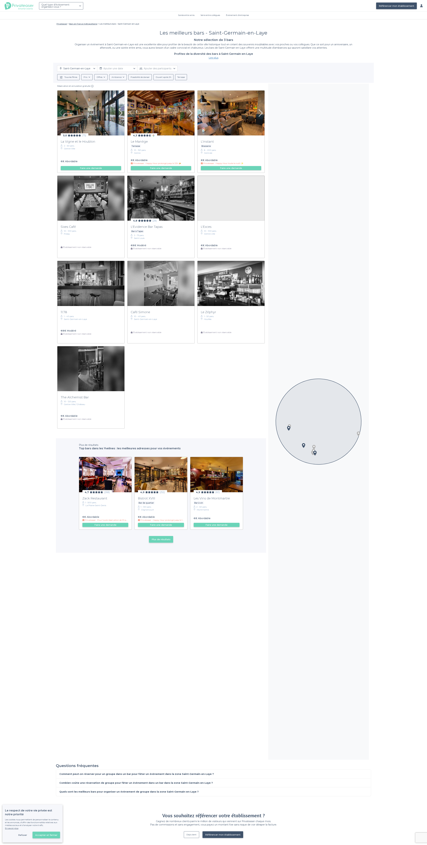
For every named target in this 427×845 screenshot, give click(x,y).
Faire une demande (91, 168)
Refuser (22, 835)
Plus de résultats (161, 539)
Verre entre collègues (210, 15)
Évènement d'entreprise (237, 15)
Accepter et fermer (46, 835)
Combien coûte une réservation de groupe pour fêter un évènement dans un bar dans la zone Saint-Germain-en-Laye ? (136, 782)
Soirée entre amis (186, 15)
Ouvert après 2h (163, 77)
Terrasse (181, 77)
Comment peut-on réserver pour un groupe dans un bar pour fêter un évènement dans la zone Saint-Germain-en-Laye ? (136, 774)
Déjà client (191, 834)
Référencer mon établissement (396, 6)
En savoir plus (11, 828)
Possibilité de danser (140, 77)
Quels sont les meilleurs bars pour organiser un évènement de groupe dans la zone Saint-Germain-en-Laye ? (129, 791)
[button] (358, 433)
